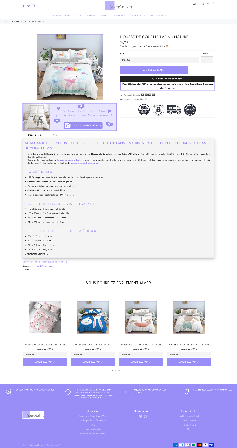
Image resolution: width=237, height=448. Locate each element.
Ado (78, 15)
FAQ (93, 424)
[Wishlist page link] (153, 8)
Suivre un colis (189, 424)
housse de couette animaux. (84, 163)
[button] (112, 370)
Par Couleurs (157, 15)
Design (104, 15)
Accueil (6, 22)
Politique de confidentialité (93, 420)
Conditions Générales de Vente (93, 416)
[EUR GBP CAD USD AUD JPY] (196, 4)
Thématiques (137, 15)
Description (34, 134)
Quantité (204, 54)
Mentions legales (93, 429)
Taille (122, 54)
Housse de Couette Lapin (43, 266)
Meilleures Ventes (62, 15)
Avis (55, 134)
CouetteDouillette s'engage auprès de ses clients (44, 261)
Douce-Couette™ (53, 445)
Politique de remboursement (93, 433)
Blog (189, 429)
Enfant (91, 15)
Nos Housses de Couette (189, 416)
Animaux (119, 15)
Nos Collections (189, 420)
